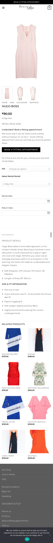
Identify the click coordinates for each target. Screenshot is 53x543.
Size (3, 169)
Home (4, 103)
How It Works (8, 474)
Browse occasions (10, 487)
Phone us (6, 511)
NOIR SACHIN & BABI (11, 388)
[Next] (47, 50)
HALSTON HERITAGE (37, 422)
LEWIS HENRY (8, 456)
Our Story (6, 470)
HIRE (12, 103)
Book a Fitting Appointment (21, 149)
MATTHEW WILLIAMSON (38, 388)
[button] (3, 8)
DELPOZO (32, 456)
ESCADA (31, 354)
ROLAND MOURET (10, 354)
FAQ (4, 479)
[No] (49, 536)
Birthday (34, 103)
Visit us (5, 525)
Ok (27, 539)
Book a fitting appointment (15, 521)
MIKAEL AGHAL (8, 422)
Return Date (7, 208)
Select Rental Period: (11, 176)
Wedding (6, 496)
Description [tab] (8, 235)
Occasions (22, 103)
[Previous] (6, 50)
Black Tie (6, 491)
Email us (6, 516)
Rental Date (7, 196)
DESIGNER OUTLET (11, 504)
